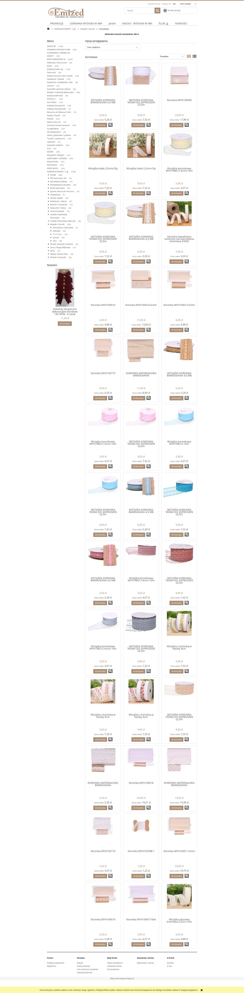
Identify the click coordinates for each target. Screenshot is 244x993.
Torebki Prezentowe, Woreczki (62, 221)
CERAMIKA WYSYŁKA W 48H (58, 49)
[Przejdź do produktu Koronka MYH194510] (103, 285)
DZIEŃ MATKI (53, 168)
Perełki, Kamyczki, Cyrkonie (61, 244)
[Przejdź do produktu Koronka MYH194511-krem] (179, 832)
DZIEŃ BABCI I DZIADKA (57, 158)
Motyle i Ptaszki (53, 115)
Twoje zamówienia (115, 963)
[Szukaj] (157, 10)
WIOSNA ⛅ (52, 99)
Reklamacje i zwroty (145, 963)
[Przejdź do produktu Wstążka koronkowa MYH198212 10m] (179, 422)
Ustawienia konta (114, 966)
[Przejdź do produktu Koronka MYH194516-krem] (141, 285)
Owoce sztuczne (54, 122)
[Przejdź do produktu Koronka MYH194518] (141, 763)
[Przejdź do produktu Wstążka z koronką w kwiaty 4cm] (179, 627)
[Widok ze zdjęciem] (189, 56)
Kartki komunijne (57, 188)
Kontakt (170, 963)
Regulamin (51, 966)
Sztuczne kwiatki (57, 211)
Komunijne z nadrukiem (63, 227)
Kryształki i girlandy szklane (59, 89)
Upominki (51, 142)
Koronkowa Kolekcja (58, 181)
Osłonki (50, 119)
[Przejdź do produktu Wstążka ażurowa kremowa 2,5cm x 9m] (179, 900)
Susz (49, 148)
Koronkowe (57, 234)
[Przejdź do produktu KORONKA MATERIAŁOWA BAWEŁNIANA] (141, 354)
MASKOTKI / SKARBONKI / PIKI (60, 82)
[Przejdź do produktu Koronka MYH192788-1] (141, 832)
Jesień (49, 66)
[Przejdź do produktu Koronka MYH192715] (103, 354)
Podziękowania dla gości (60, 185)
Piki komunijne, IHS (58, 178)
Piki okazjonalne (54, 132)
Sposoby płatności (84, 972)
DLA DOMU (51, 102)
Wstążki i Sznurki (57, 224)
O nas (169, 966)
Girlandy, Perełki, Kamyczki (58, 125)
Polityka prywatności (55, 963)
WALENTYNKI (52, 161)
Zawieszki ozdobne (55, 145)
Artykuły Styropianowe (56, 109)
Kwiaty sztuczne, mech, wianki (60, 76)
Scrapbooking (53, 128)
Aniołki (53, 175)
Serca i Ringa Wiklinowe (60, 247)
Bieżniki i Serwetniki (58, 204)
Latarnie (50, 85)
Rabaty (80, 963)
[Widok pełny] (194, 56)
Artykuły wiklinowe (55, 95)
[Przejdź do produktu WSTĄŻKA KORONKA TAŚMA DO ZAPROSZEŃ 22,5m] (141, 81)
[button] (110, 125)
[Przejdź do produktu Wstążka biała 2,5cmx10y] (103, 149)
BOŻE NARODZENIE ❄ (56, 59)
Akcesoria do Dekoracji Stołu (59, 112)
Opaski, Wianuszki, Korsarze (62, 191)
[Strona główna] (66, 12)
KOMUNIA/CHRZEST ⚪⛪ (58, 171)
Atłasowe (56, 231)
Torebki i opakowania (56, 138)
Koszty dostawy (83, 966)
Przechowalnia (113, 969)
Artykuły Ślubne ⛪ (55, 69)
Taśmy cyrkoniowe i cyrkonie (59, 135)
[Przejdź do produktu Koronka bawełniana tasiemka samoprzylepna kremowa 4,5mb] (179, 217)
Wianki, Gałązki (56, 198)
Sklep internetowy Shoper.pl (122, 978)
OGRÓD (50, 152)
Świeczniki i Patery (58, 208)
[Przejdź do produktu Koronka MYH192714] (103, 832)
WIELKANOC (52, 165)
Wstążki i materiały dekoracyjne (60, 92)
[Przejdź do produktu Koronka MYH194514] (103, 900)
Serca (52, 250)
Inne (55, 241)
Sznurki (56, 237)
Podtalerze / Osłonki (55, 79)
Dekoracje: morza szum (57, 62)
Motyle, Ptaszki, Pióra (59, 254)
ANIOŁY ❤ (51, 46)
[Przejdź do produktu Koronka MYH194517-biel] (141, 900)
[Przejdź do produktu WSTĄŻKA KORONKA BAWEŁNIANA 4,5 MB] (103, 81)
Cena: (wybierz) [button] (93, 47)
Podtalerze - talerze (58, 201)
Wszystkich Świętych (55, 155)
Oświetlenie (55, 194)
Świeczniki (51, 72)
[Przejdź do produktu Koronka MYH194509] (179, 81)
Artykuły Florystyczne (56, 105)
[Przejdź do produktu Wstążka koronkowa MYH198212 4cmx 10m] (179, 149)
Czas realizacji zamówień (87, 969)
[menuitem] (57, 23)
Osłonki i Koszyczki (58, 257)
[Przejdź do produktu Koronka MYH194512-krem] (179, 285)
